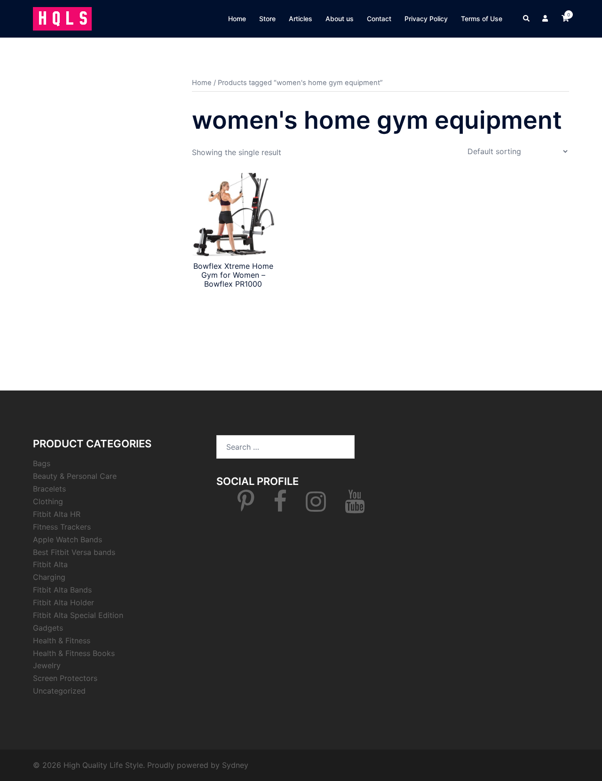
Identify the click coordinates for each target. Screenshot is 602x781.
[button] (527, 19)
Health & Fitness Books (74, 653)
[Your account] (546, 19)
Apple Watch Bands (67, 539)
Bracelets (49, 488)
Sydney (235, 765)
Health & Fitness (61, 640)
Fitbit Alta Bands (62, 589)
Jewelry (47, 665)
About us (339, 19)
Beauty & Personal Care (75, 476)
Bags (41, 463)
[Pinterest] (246, 507)
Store (267, 19)
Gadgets (48, 628)
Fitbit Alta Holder (63, 602)
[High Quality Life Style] (62, 18)
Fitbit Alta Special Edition (78, 615)
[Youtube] (355, 507)
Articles (300, 19)
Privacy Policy (426, 19)
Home (237, 19)
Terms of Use (481, 19)
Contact (379, 19)
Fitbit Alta (50, 564)
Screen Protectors (65, 678)
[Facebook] (280, 507)
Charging (49, 577)
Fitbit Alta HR (56, 514)
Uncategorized (59, 690)
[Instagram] (316, 507)
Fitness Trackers (62, 526)
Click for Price (233, 301)
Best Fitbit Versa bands (74, 552)
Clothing (48, 501)
